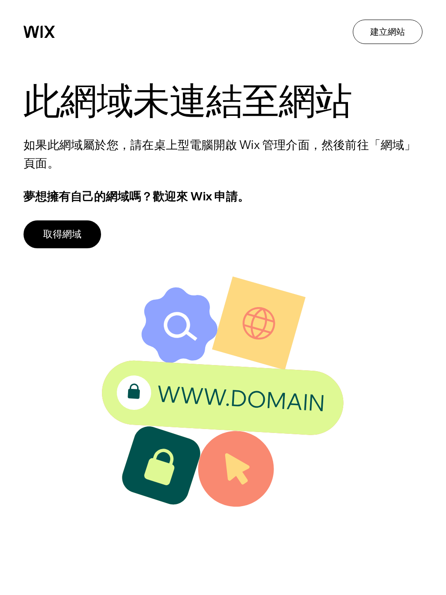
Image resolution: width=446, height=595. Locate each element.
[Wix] (39, 32)
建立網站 (387, 31)
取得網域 (62, 234)
